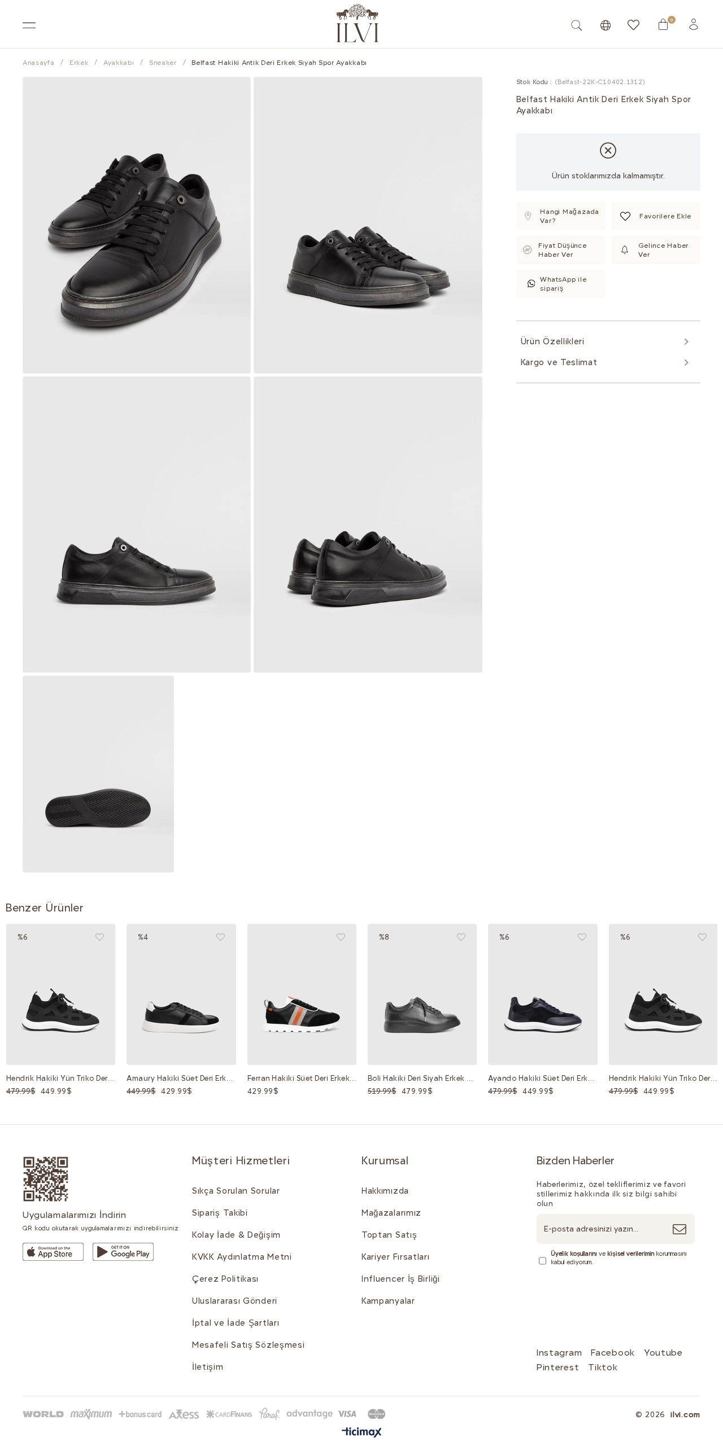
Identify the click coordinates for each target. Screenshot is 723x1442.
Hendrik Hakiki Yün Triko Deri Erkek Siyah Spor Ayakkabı (60, 1078)
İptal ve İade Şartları (235, 1323)
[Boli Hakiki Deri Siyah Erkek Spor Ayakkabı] (422, 994)
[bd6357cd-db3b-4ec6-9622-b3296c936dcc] (123, 1252)
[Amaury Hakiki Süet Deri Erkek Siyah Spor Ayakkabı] (181, 994)
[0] (663, 24)
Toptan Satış (389, 1235)
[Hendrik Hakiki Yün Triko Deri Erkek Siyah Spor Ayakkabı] (60, 994)
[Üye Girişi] (693, 24)
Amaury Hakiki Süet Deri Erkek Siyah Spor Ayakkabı (181, 1078)
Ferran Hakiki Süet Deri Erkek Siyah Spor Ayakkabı (301, 1078)
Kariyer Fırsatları (396, 1257)
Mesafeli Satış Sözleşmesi (248, 1345)
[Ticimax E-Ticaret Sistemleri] (362, 1433)
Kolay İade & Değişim (236, 1235)
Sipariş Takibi (220, 1213)
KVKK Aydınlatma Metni (242, 1257)
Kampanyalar (388, 1301)
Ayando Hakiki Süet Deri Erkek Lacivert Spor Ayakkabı (542, 1078)
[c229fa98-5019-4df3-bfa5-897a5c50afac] (206, 1414)
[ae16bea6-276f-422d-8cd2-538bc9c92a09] (46, 1179)
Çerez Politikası (225, 1279)
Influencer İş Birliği (401, 1279)
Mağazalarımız (391, 1213)
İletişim (208, 1367)
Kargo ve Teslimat (559, 362)
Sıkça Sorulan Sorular (236, 1190)
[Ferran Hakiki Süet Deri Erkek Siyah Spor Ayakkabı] (301, 994)
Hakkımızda (385, 1190)
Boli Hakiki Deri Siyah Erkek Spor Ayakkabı (422, 1078)
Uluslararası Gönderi (234, 1301)
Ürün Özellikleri (553, 341)
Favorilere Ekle (99, 937)
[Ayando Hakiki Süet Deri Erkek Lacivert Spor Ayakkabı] (542, 994)
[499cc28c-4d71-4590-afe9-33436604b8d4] (53, 1252)
